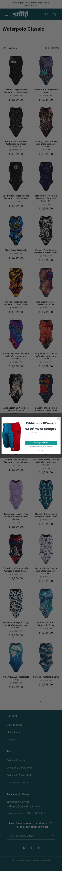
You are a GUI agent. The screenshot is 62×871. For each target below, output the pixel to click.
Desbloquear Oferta (41, 443)
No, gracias (41, 451)
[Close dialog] (58, 418)
